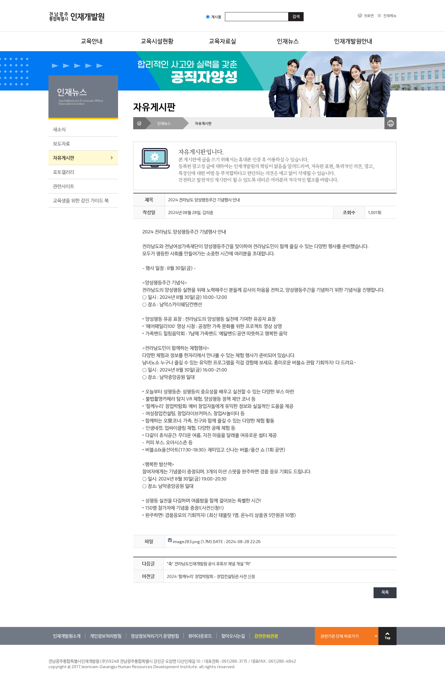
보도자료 (61, 143)
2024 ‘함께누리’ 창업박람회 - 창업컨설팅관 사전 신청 (211, 576)
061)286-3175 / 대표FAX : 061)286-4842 (259, 661)
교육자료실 (222, 41)
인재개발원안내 (353, 41)
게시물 (216, 17)
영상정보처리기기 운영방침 (155, 635)
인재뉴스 (288, 41)
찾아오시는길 (233, 635)
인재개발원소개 (67, 635)
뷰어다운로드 (200, 635)
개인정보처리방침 (105, 635)
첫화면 (369, 15)
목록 (385, 592)
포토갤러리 (63, 172)
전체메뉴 (390, 15)
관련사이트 (63, 186)
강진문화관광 (266, 635)
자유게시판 (63, 157)
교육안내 (92, 41)
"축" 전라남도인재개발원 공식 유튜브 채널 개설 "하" (209, 563)
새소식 (59, 129)
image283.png (186, 541)
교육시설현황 (157, 41)
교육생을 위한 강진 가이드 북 (81, 200)
